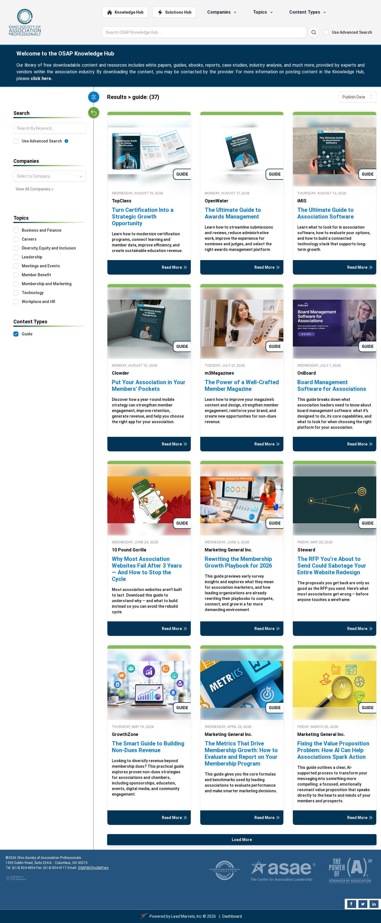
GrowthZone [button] (125, 734)
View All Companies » (34, 189)
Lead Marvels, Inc (186, 916)
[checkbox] (326, 32)
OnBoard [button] (306, 373)
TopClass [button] (121, 201)
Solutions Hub (178, 12)
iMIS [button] (302, 201)
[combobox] (49, 176)
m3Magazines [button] (219, 373)
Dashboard (232, 916)
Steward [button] (306, 550)
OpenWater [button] (216, 201)
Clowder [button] (120, 373)
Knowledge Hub (129, 12)
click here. (41, 78)
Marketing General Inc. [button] (228, 550)
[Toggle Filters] (93, 97)
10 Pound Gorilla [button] (129, 550)
